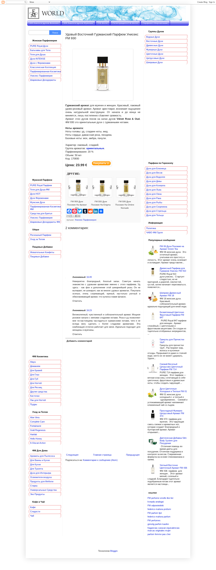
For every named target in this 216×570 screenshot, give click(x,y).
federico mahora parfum (159, 516)
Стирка (33, 485)
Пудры (33, 404)
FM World (103, 23)
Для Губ (34, 379)
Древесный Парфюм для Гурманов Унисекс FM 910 (173, 269)
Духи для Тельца (155, 215)
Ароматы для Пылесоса (42, 456)
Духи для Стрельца (156, 211)
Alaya (33, 362)
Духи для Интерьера (40, 473)
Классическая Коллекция (43, 67)
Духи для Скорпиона (156, 206)
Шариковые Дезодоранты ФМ (45, 222)
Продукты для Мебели (41, 481)
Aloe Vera (34, 417)
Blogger (113, 551)
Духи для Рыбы (154, 202)
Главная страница (102, 455)
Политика (151, 228)
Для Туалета (36, 468)
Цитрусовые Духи (155, 58)
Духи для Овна (153, 194)
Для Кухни (35, 464)
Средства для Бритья (41, 213)
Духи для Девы (154, 181)
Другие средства (38, 391)
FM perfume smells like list (160, 498)
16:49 (89, 277)
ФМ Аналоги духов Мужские (78, 23)
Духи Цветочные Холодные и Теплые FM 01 (173, 390)
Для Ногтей (36, 383)
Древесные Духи (154, 45)
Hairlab (33, 434)
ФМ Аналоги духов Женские (44, 23)
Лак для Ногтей (38, 400)
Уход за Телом (37, 239)
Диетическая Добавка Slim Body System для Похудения (173, 440)
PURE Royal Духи (39, 46)
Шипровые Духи (154, 62)
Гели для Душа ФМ (40, 189)
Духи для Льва (153, 189)
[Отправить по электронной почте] (67, 216)
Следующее (72, 455)
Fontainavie (35, 426)
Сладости (35, 511)
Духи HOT (35, 194)
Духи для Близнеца (156, 168)
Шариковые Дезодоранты (43, 80)
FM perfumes (154, 520)
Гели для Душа (37, 54)
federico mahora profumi (159, 509)
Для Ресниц (36, 387)
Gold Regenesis (38, 430)
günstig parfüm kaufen (158, 524)
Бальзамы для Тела (40, 50)
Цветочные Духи (154, 54)
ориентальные (95, 148)
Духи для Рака (153, 198)
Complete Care (37, 421)
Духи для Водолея (155, 177)
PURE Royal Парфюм (41, 185)
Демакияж (35, 366)
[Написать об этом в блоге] (70, 216)
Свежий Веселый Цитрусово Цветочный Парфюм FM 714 (171, 367)
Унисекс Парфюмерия (85, 220)
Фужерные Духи (154, 49)
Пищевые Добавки (39, 256)
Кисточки (34, 396)
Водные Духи (153, 37)
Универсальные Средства (43, 490)
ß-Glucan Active (38, 443)
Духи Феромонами (39, 198)
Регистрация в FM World (125, 23)
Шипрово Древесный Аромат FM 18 (170, 294)
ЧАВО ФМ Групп (154, 232)
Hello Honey (36, 438)
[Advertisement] (102, 250)
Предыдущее (133, 455)
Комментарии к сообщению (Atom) (100, 460)
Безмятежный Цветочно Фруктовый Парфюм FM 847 (172, 315)
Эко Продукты (37, 494)
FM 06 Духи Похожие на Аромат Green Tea (172, 247)
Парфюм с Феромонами (155, 23)
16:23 (89, 310)
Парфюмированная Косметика (45, 71)
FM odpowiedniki (156, 505)
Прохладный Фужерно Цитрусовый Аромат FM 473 (172, 413)
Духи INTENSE (37, 58)
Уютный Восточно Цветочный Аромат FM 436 (173, 466)
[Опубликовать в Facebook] (76, 216)
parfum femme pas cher (159, 534)
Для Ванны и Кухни (40, 460)
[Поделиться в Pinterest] (79, 216)
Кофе (33, 507)
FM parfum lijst (155, 513)
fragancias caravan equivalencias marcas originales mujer (164, 529)
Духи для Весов (154, 172)
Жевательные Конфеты (42, 252)
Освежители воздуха (41, 477)
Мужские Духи (37, 202)
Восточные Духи (154, 41)
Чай (32, 515)
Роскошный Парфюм (40, 235)
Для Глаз (34, 374)
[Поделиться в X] (73, 216)
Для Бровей (36, 370)
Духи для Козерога (155, 185)
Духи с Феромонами (40, 63)
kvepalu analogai (156, 501)
